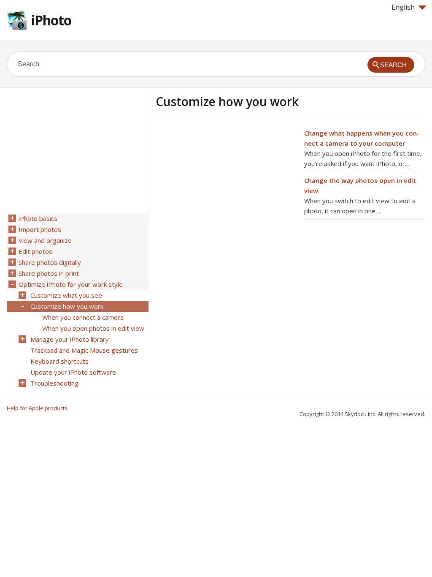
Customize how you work (66, 306)
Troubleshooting (54, 383)
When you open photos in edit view (93, 328)
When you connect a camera (83, 317)
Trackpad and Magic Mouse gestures (84, 350)
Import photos (40, 229)
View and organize (45, 240)
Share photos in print (49, 273)
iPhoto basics (38, 218)
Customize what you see (66, 295)
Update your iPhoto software (73, 372)
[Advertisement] (226, 187)
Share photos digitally (50, 262)
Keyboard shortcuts (59, 361)
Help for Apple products (37, 408)
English (403, 7)
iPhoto (51, 20)
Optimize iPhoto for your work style (71, 284)
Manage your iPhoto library (69, 339)
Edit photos (35, 251)
